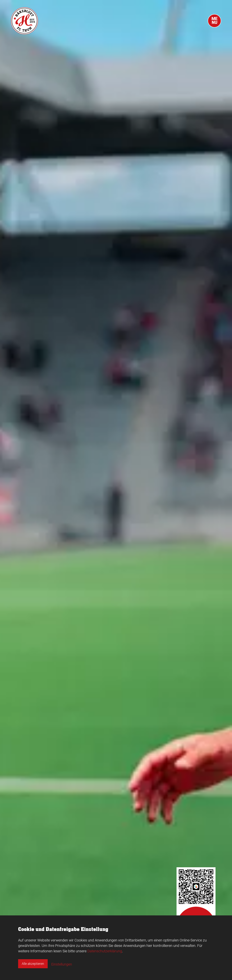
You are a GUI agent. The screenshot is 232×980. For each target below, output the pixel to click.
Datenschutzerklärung (104, 951)
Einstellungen (61, 964)
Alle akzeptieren (33, 964)
